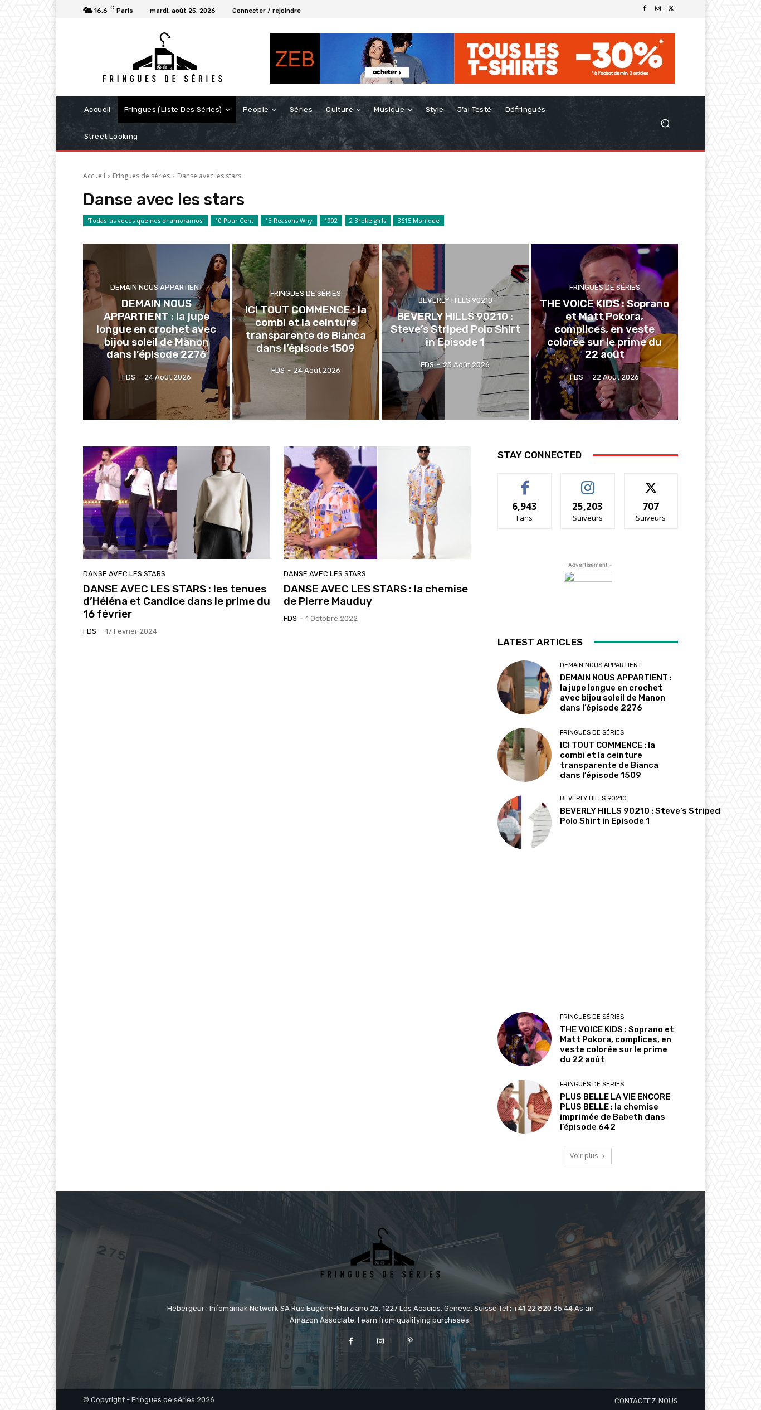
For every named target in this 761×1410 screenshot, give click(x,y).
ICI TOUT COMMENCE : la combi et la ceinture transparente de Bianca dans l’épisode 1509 (609, 760)
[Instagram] (658, 9)
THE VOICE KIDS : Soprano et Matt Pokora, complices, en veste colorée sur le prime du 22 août (617, 1044)
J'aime (525, 482)
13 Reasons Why (289, 220)
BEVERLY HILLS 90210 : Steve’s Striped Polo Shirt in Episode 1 (640, 816)
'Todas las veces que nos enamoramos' (145, 220)
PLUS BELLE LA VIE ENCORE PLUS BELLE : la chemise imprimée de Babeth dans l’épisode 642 (615, 1112)
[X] (671, 9)
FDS (89, 631)
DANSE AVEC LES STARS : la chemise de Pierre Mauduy (376, 595)
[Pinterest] (410, 1341)
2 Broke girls (367, 220)
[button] (665, 123)
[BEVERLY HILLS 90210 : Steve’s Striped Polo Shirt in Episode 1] (455, 332)
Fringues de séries (141, 176)
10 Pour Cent (234, 220)
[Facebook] (644, 9)
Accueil (94, 176)
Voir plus (584, 1155)
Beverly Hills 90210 (455, 300)
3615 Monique (419, 220)
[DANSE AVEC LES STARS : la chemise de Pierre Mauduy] (377, 502)
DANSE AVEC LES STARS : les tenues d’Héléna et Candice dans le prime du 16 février (176, 601)
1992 (331, 220)
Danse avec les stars (124, 573)
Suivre (588, 482)
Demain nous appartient (156, 287)
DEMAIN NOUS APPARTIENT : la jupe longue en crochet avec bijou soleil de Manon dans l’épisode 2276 (616, 693)
